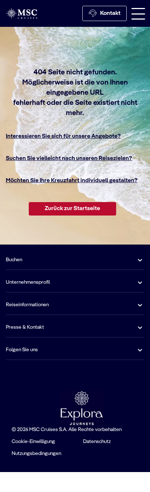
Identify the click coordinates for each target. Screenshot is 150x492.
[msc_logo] (21, 13)
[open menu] (138, 13)
